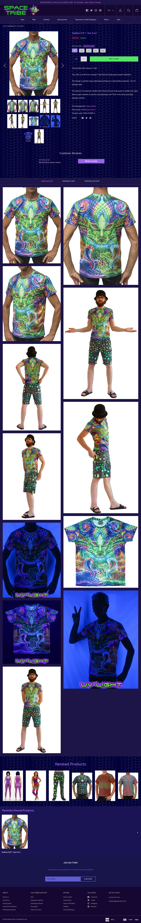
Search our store (36, 910)
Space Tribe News (69, 903)
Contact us (6, 900)
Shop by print (67, 897)
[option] (33, 63)
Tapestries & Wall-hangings (85, 20)
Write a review (91, 161)
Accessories (62, 20)
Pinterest (93, 906)
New (22, 20)
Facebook (94, 897)
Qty (76, 59)
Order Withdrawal (68, 910)
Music (106, 20)
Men (34, 20)
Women (46, 20)
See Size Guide (88, 46)
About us (6, 897)
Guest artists (67, 900)
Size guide (34, 906)
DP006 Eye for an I (88, 110)
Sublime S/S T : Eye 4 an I (11, 852)
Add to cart (114, 59)
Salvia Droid (91, 106)
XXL (103, 50)
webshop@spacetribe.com (117, 901)
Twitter (93, 900)
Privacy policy (7, 903)
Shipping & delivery (37, 900)
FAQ (32, 897)
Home (4, 26)
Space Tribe (11, 919)
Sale (118, 20)
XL (96, 50)
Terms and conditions (10, 906)
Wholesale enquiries (9, 910)
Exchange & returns (37, 903)
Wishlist (65, 906)
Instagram (94, 903)
